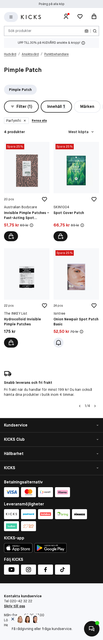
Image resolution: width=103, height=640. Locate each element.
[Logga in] (66, 17)
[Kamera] (86, 31)
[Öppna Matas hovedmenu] (11, 17)
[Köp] (11, 236)
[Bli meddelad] (59, 343)
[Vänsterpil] (80, 406)
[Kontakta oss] (92, 629)
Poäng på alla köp (51, 4)
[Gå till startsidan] (31, 17)
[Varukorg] (94, 17)
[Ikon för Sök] (95, 31)
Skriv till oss (14, 606)
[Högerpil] (95, 406)
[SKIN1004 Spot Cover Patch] (76, 191)
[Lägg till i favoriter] (45, 199)
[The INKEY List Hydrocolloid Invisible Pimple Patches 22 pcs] (27, 298)
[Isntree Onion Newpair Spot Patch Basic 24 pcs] (76, 298)
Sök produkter (20, 30)
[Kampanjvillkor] (32, 225)
